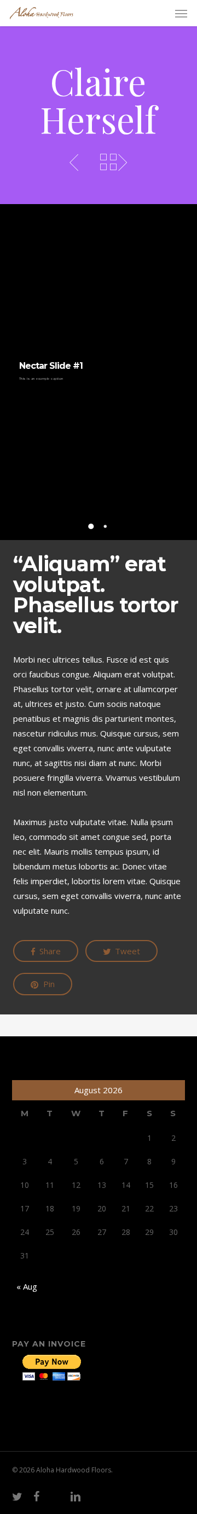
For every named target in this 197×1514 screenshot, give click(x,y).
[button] (181, 13)
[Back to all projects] (108, 162)
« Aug (26, 1286)
